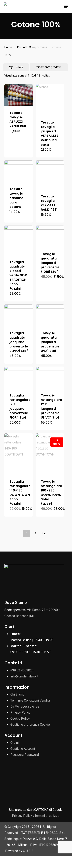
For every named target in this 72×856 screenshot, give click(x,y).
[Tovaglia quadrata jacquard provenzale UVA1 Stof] (50, 315)
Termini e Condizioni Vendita (30, 700)
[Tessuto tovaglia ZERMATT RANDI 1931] (50, 174)
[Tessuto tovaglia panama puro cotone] (18, 171)
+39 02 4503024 (22, 670)
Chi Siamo (17, 694)
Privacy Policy (20, 712)
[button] (66, 6)
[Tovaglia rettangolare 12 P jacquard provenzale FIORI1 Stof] (18, 377)
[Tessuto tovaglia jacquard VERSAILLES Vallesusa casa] (50, 99)
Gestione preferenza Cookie (30, 724)
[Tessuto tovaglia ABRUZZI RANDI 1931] (18, 95)
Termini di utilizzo (47, 816)
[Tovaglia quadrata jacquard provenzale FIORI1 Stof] (50, 236)
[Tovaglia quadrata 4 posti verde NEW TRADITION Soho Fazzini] (18, 240)
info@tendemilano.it (24, 676)
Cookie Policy (20, 718)
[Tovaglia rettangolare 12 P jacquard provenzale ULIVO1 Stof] (50, 377)
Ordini (14, 743)
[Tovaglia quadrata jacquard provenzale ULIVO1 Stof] (18, 315)
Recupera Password (24, 755)
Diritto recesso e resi (25, 706)
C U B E (28, 851)
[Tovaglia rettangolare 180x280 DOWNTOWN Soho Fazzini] (50, 453)
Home (8, 47)
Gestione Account (22, 749)
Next (45, 533)
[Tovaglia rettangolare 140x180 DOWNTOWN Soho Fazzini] (18, 453)
